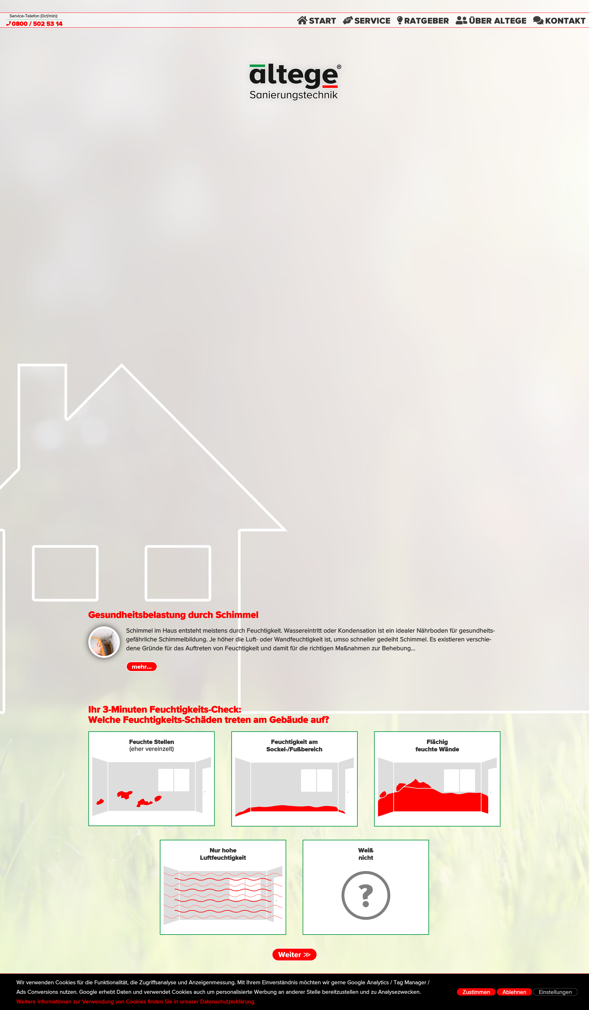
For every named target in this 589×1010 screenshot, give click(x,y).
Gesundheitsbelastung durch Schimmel (173, 614)
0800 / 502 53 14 (37, 23)
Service (373, 20)
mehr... (142, 666)
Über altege (498, 20)
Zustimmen (476, 992)
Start (322, 20)
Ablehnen (514, 992)
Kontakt (565, 20)
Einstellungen (555, 992)
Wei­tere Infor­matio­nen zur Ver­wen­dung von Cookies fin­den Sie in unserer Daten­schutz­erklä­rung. (135, 1002)
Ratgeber (426, 20)
